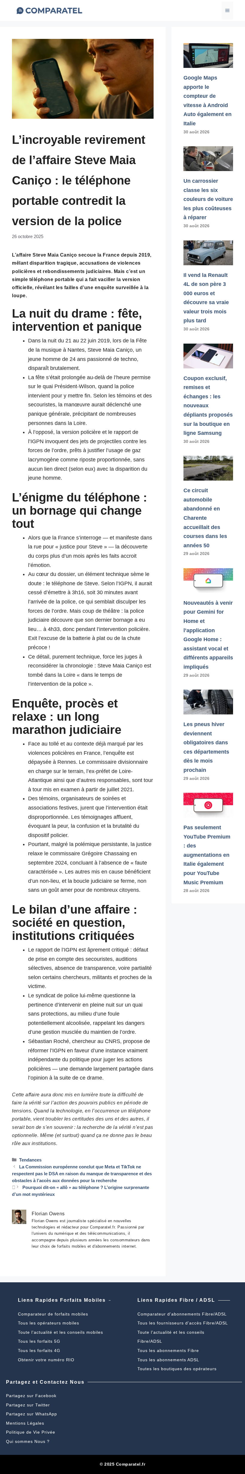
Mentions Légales (25, 1423)
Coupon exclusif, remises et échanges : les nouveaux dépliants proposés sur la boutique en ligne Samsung (208, 405)
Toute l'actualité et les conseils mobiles (60, 1332)
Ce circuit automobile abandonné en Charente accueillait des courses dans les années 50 (205, 517)
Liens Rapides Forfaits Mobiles (62, 1300)
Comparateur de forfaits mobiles (53, 1314)
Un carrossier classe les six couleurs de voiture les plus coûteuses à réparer (208, 199)
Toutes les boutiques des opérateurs (177, 1368)
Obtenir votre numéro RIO (46, 1359)
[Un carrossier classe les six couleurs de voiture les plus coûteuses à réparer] (208, 166)
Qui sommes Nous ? (28, 1441)
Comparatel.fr (131, 1464)
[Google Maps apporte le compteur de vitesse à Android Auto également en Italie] (208, 63)
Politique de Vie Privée (30, 1432)
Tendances (30, 1159)
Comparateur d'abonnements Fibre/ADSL (182, 1314)
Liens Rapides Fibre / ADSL (176, 1300)
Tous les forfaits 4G (39, 1350)
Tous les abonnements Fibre (168, 1350)
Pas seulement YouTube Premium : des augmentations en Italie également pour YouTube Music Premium (206, 854)
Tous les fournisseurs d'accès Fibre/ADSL (182, 1323)
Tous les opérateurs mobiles (48, 1323)
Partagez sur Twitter (28, 1405)
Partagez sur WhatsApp (31, 1413)
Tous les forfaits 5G (39, 1341)
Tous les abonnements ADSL (168, 1359)
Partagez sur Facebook (31, 1395)
